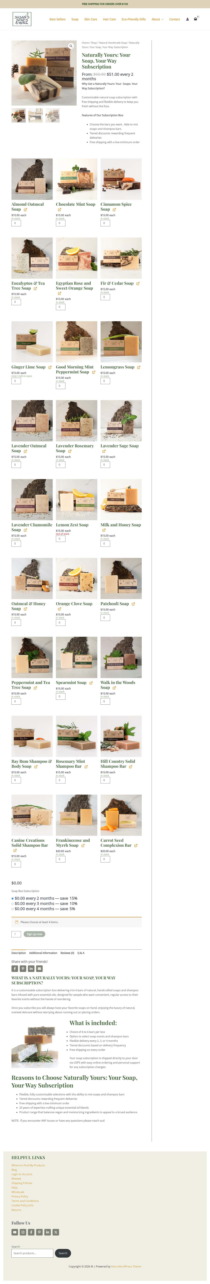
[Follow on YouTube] (14, 1232)
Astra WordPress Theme (126, 1266)
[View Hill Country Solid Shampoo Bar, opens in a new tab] (130, 766)
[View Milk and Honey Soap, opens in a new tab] (104, 530)
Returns (16, 1210)
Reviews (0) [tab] (67, 953)
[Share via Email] (39, 968)
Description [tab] (18, 953)
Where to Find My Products (28, 1165)
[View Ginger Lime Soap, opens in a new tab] (50, 367)
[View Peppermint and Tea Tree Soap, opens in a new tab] (35, 687)
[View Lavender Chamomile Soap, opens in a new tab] (25, 530)
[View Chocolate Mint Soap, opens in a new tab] (59, 209)
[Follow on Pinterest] (39, 1232)
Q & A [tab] (80, 953)
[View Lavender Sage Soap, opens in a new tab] (104, 451)
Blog (14, 1170)
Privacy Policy (19, 1196)
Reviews (16, 1178)
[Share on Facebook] (14, 968)
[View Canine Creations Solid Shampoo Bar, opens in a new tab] (15, 850)
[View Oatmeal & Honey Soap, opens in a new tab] (25, 609)
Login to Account (21, 1174)
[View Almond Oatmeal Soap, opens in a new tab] (25, 209)
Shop (94, 42)
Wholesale (17, 1192)
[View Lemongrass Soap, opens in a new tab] (138, 367)
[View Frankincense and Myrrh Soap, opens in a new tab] (83, 845)
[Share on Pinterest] (23, 968)
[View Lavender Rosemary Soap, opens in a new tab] (69, 451)
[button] (161, 19)
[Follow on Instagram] (23, 1232)
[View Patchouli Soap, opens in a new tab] (133, 604)
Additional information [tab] (43, 953)
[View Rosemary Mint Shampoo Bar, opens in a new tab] (86, 766)
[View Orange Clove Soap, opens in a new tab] (59, 609)
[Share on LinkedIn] (31, 968)
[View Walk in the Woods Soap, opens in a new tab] (114, 687)
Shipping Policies (21, 1183)
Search (15, 1246)
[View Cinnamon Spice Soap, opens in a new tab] (114, 209)
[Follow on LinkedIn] (47, 1232)
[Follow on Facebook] (31, 1232)
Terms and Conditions (25, 1201)
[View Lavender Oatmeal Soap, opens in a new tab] (25, 451)
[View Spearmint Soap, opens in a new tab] (91, 683)
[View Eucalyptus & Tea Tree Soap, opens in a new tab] (35, 288)
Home (85, 42)
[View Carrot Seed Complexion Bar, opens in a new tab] (135, 845)
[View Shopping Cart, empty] (195, 19)
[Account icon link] (187, 19)
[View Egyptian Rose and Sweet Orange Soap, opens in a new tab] (59, 293)
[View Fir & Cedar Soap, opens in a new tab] (137, 283)
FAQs (14, 1187)
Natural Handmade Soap (113, 42)
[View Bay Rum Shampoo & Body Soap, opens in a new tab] (35, 766)
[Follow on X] (55, 1232)
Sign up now (34, 934)
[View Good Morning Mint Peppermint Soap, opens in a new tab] (93, 372)
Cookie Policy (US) (22, 1205)
